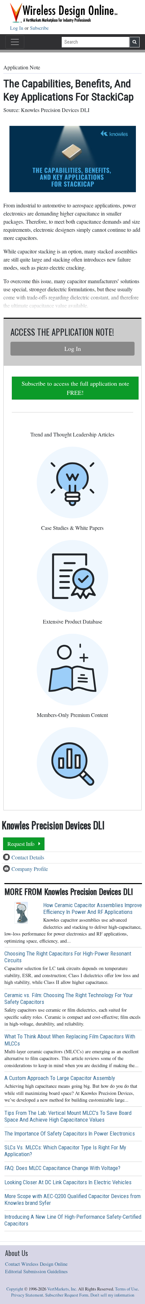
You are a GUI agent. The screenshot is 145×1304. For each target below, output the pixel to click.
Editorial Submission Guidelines (36, 1271)
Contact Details (27, 857)
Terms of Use (126, 1289)
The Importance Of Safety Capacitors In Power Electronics (69, 1133)
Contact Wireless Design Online (36, 1264)
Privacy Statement (27, 1295)
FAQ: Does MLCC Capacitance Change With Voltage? (62, 1168)
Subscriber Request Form (66, 1295)
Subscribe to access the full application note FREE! (75, 388)
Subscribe (39, 28)
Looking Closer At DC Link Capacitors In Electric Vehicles (68, 1182)
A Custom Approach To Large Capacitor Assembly (59, 1078)
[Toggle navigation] (14, 42)
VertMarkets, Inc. (62, 1289)
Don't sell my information (112, 1295)
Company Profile (29, 868)
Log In (17, 28)
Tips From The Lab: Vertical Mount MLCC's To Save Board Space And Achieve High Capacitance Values (68, 1116)
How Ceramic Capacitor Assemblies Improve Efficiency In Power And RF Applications (92, 908)
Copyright (14, 1289)
